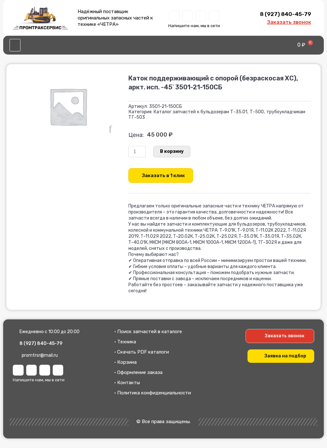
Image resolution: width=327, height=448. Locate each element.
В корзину (172, 151)
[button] (15, 45)
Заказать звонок (289, 22)
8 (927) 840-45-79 (285, 14)
